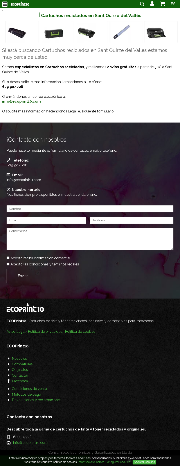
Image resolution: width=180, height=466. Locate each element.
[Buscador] (142, 5)
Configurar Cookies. (118, 462)
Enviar (23, 276)
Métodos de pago (26, 394)
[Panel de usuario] (152, 5)
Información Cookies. (91, 462)
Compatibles (22, 364)
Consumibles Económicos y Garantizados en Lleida (90, 452)
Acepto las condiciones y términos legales (45, 264)
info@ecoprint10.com (24, 180)
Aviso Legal (16, 331)
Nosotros (19, 358)
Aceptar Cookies (144, 462)
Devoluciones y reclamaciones (36, 400)
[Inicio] (20, 3)
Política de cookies (80, 331)
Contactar (20, 375)
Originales (20, 370)
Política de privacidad (45, 331)
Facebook (20, 381)
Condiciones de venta (29, 389)
